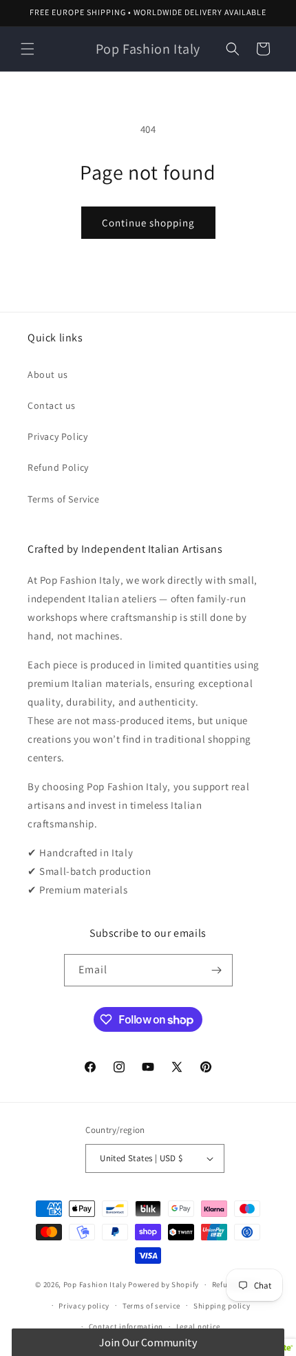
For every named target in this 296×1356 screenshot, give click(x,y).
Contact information (126, 1326)
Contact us (52, 405)
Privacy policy (84, 1306)
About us (48, 374)
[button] (27, 49)
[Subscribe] (217, 970)
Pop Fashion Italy (95, 1284)
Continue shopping (148, 222)
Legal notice (198, 1326)
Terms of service (151, 1306)
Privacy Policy (57, 436)
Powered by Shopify (163, 1284)
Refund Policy (58, 467)
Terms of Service (64, 499)
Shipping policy (222, 1306)
